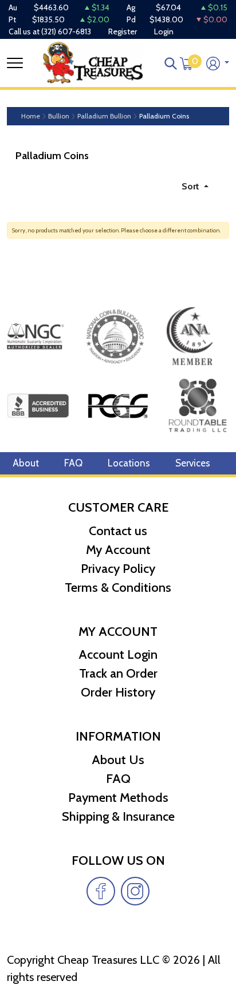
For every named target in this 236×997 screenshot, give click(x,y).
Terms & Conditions (118, 587)
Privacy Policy (118, 568)
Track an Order (118, 673)
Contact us (118, 531)
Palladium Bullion (104, 116)
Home (30, 116)
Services (192, 463)
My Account (118, 549)
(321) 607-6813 (66, 31)
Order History (118, 692)
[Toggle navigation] (15, 63)
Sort (192, 186)
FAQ (73, 463)
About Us (118, 759)
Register (122, 31)
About (26, 463)
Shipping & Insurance (118, 816)
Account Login (118, 654)
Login (164, 31)
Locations (129, 463)
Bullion (58, 116)
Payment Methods (118, 797)
